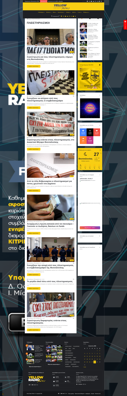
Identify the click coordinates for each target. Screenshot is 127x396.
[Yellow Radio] (63, 6)
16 (99, 356)
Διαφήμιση (87, 393)
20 (92, 359)
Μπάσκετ (48, 12)
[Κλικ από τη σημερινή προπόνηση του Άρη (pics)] (59, 353)
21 (94, 359)
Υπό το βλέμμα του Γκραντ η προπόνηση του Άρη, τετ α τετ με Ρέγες (94, 55)
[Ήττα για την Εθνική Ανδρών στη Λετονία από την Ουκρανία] (54, 353)
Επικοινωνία (97, 393)
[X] (31, 385)
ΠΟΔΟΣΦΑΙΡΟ (73, 364)
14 (94, 356)
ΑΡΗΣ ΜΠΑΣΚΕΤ (68, 350)
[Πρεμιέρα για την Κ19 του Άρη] (83, 49)
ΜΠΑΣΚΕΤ (67, 364)
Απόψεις (68, 12)
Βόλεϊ (54, 12)
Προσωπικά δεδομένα (80, 393)
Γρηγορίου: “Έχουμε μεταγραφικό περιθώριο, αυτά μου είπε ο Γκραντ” (93, 37)
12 (89, 356)
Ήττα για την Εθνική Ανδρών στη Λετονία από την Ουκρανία (61, 1)
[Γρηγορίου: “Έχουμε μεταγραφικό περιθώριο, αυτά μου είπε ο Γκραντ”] (83, 36)
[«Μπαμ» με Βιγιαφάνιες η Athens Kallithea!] (48, 360)
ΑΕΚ (66, 348)
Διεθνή (73, 12)
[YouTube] (32, 385)
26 (89, 362)
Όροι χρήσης (71, 393)
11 (87, 356)
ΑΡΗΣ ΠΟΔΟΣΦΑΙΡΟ (69, 353)
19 (89, 359)
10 (84, 356)
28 (94, 362)
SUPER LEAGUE (68, 346)
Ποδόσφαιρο (41, 12)
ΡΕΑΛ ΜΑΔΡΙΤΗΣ (75, 366)
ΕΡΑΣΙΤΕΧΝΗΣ (72, 359)
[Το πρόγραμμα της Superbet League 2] (83, 43)
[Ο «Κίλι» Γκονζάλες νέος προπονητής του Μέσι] (83, 25)
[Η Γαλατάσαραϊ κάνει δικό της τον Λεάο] (54, 356)
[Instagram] (35, 385)
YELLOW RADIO (76, 346)
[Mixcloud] (37, 385)
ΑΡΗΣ (70, 348)
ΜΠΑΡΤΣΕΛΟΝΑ (77, 362)
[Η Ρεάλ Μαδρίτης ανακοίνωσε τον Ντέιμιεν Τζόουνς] (59, 356)
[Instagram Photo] (91, 191)
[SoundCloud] (34, 385)
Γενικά (79, 12)
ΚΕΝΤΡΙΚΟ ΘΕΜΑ (68, 362)
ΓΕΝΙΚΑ (74, 357)
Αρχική (29, 19)
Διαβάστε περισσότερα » (34, 66)
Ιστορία (92, 393)
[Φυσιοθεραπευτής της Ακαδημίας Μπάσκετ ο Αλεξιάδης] (54, 360)
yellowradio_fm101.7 (86, 178)
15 (97, 356)
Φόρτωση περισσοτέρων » (35, 366)
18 (87, 359)
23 (99, 359)
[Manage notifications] (3, 394)
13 (92, 356)
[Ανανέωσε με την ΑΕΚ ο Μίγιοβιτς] (48, 356)
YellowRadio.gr (30, 54)
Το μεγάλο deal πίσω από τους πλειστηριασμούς (50, 281)
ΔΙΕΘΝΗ (66, 359)
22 (97, 359)
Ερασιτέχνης (60, 12)
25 (87, 362)
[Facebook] (29, 385)
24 (84, 362)
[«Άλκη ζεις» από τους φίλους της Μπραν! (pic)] (59, 360)
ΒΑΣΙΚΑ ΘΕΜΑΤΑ (68, 357)
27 (92, 362)
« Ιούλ (84, 367)
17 (84, 359)
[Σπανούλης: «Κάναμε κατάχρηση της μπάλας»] (83, 31)
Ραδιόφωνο (85, 12)
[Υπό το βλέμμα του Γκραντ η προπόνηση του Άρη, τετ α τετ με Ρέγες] (83, 55)
